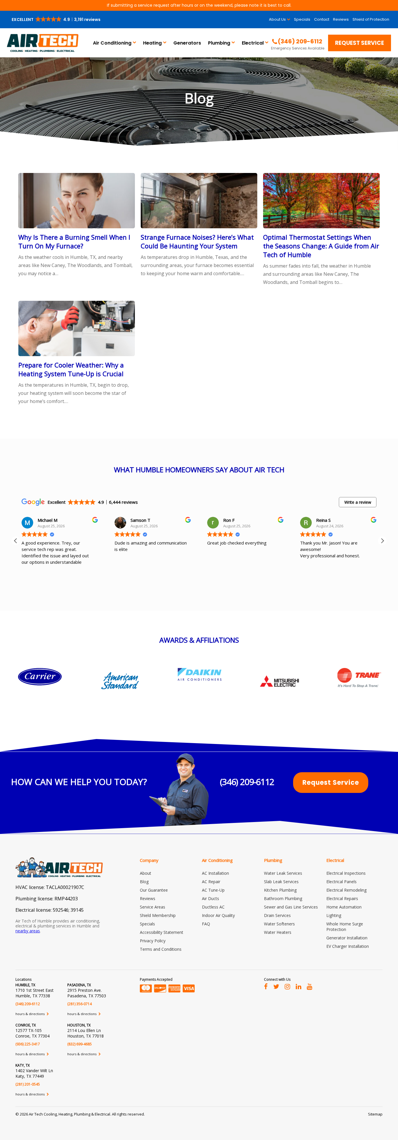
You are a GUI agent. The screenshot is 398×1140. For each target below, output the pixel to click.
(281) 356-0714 (79, 1003)
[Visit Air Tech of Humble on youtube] (309, 986)
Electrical (253, 43)
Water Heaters (277, 932)
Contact (321, 19)
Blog (144, 881)
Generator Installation (346, 938)
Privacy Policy (152, 940)
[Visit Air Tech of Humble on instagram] (287, 986)
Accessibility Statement (161, 932)
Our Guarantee (154, 890)
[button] (56, 19)
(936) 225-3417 (27, 1044)
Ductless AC (213, 907)
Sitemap (375, 1114)
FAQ (206, 924)
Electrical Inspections (346, 873)
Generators (187, 43)
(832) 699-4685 (79, 1044)
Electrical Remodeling (346, 890)
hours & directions (30, 1014)
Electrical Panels (341, 881)
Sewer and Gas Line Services (291, 907)
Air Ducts (210, 898)
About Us (277, 19)
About (145, 873)
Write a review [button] (357, 502)
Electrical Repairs (342, 898)
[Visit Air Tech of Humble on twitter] (276, 986)
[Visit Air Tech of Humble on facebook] (266, 986)
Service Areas (152, 907)
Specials (302, 19)
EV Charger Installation (347, 946)
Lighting (333, 915)
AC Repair (211, 881)
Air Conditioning (112, 43)
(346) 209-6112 (247, 782)
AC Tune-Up (213, 890)
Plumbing (219, 43)
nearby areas (27, 931)
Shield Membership (158, 915)
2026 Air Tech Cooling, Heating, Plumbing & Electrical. (66, 1114)
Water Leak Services (283, 873)
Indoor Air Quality (218, 915)
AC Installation (215, 873)
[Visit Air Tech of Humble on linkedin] (298, 986)
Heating (152, 43)
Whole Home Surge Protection (344, 926)
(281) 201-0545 (27, 1084)
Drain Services (277, 915)
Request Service (359, 43)
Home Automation (344, 907)
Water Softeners (279, 924)
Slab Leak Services (281, 881)
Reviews (341, 19)
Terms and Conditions (161, 949)
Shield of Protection (371, 19)
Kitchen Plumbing (280, 890)
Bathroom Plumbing (283, 898)
